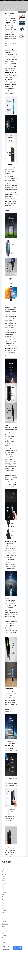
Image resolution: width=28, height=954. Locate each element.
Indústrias (11, 0)
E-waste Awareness (27, 2)
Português (22, 0)
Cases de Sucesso (14, 0)
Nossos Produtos (9, 0)
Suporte (16, 0)
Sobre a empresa (18, 0)
